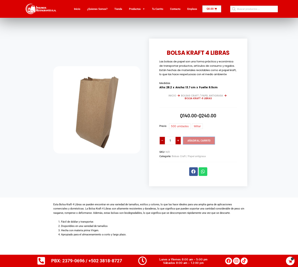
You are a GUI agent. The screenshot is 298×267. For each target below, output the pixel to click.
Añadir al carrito (198, 140)
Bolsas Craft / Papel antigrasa (202, 95)
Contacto (175, 9)
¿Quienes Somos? (97, 9)
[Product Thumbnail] (130, 71)
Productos (135, 9)
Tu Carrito (157, 9)
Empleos (192, 9)
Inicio (77, 9)
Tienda (118, 9)
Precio (162, 125)
